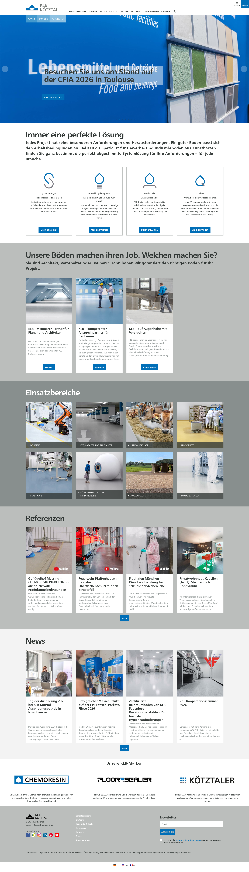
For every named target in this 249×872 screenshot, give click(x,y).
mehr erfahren (48, 230)
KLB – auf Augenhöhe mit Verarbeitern (148, 330)
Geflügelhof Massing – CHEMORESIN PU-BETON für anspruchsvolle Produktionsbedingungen (49, 584)
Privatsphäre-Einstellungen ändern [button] (149, 852)
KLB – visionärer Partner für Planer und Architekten (48, 330)
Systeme (93, 11)
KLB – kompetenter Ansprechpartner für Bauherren (94, 332)
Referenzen (127, 11)
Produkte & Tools (109, 11)
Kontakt (245, 5)
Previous (5, 69)
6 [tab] (131, 120)
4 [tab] (125, 120)
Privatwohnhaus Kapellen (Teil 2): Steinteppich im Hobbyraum (198, 582)
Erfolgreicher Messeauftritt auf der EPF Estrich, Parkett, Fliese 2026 (99, 704)
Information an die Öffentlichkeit (66, 852)
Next (244, 69)
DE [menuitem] (118, 865)
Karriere (165, 11)
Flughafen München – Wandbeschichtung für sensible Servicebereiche (147, 582)
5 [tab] (128, 120)
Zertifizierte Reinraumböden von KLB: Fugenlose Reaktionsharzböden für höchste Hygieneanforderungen (148, 710)
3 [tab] (122, 120)
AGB (129, 852)
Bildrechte (120, 852)
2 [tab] (119, 120)
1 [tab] (116, 120)
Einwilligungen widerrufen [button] (179, 852)
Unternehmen (151, 11)
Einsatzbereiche (77, 11)
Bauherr (43, 19)
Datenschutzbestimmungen (188, 840)
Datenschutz (31, 852)
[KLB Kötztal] (42, 7)
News (138, 11)
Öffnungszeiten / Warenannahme (99, 852)
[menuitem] (116, 865)
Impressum (44, 852)
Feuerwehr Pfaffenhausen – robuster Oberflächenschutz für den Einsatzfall (99, 584)
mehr (124, 618)
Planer (31, 19)
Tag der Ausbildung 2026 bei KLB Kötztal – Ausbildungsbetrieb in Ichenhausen (46, 706)
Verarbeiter (57, 19)
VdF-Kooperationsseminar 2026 (198, 703)
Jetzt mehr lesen (53, 97)
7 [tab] (135, 120)
